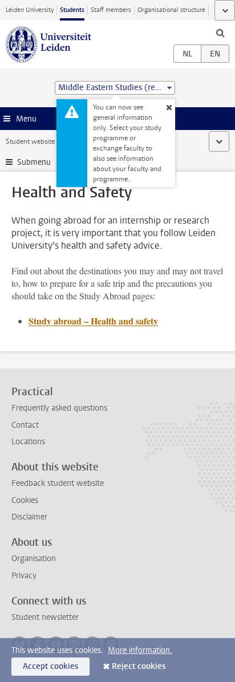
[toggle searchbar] (220, 32)
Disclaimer (29, 516)
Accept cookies (50, 666)
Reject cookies (138, 666)
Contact (25, 425)
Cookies (24, 500)
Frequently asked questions (59, 408)
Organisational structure (171, 10)
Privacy (24, 575)
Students (72, 10)
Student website (30, 141)
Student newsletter (45, 617)
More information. (140, 650)
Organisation (33, 558)
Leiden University (30, 10)
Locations (28, 441)
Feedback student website (57, 483)
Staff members (111, 10)
